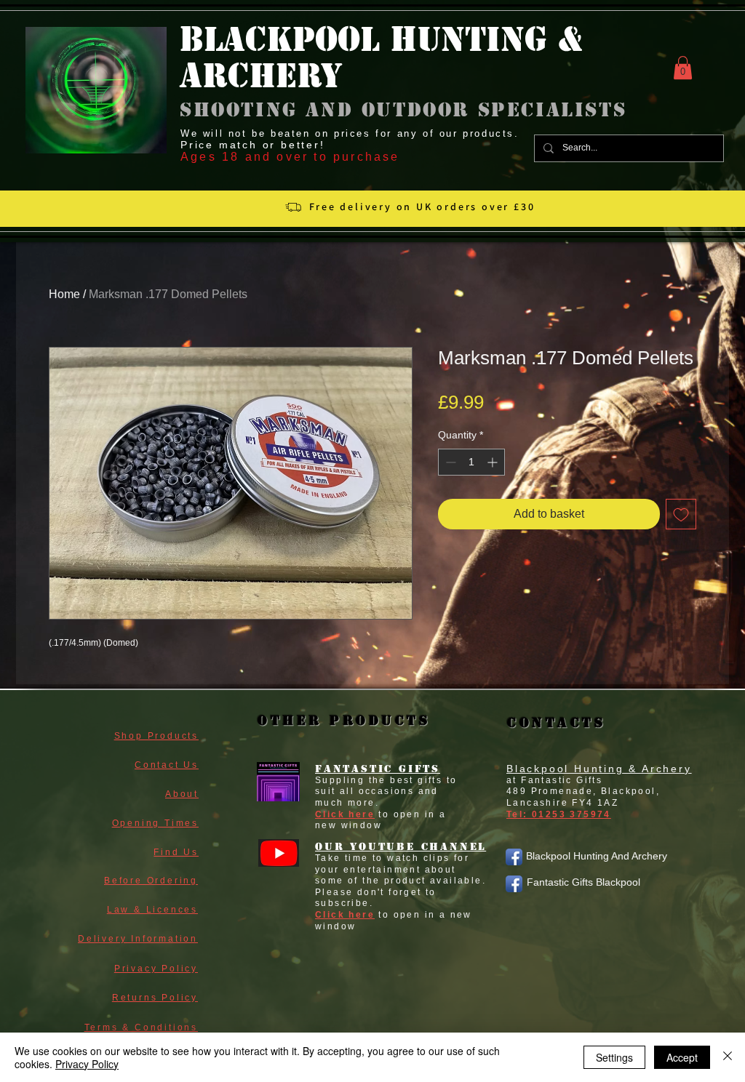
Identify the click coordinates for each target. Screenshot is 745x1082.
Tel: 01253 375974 (558, 814)
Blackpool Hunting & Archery (599, 768)
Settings (614, 1057)
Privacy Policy (87, 1064)
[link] (683, 67)
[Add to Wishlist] (681, 514)
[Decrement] (449, 462)
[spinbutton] (471, 462)
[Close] (727, 1057)
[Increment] (494, 462)
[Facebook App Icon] (514, 857)
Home (64, 294)
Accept (682, 1057)
